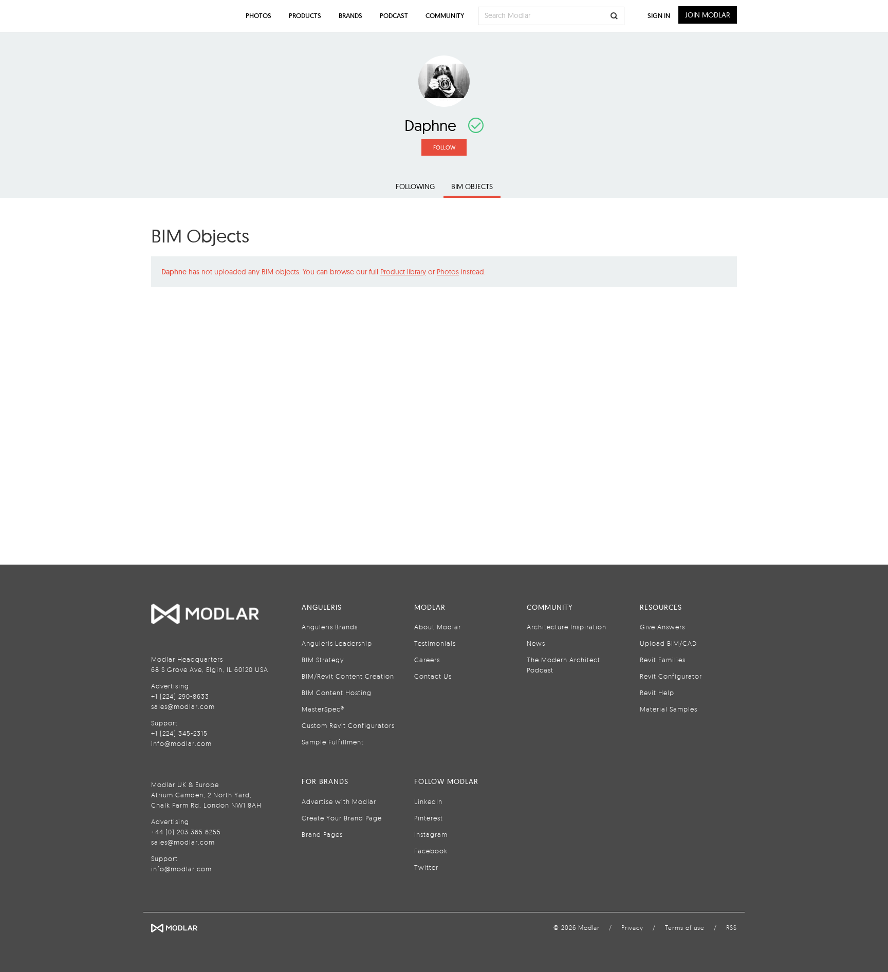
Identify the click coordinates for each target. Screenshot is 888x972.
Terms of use (685, 927)
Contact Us (433, 676)
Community (444, 15)
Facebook (431, 851)
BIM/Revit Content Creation (348, 676)
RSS (731, 927)
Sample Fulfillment (333, 742)
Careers (427, 660)
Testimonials (435, 643)
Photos (448, 271)
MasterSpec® (323, 709)
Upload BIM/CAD (668, 643)
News (536, 643)
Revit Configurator (671, 676)
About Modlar (437, 627)
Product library (403, 271)
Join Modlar (707, 15)
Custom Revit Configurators (348, 725)
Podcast (394, 15)
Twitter (426, 867)
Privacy (632, 927)
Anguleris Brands (330, 627)
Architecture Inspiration (566, 627)
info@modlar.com (181, 743)
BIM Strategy (323, 660)
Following (415, 186)
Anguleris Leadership (337, 643)
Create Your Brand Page (342, 818)
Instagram (431, 834)
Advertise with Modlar (339, 801)
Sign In (658, 15)
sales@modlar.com (183, 706)
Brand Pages (322, 834)
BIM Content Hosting (337, 692)
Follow (444, 147)
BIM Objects (472, 186)
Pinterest (428, 818)
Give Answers (662, 627)
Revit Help (657, 692)
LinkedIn (428, 801)
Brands (350, 15)
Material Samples (668, 709)
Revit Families (663, 660)
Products (305, 15)
